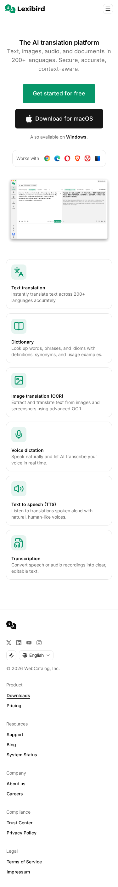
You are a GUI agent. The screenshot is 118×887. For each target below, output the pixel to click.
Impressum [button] (18, 871)
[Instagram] (39, 642)
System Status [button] (22, 754)
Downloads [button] (18, 695)
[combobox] (36, 655)
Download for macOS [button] (64, 118)
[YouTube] (28, 642)
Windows (76, 136)
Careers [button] (15, 793)
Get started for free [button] (59, 93)
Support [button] (15, 734)
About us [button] (16, 783)
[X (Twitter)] (8, 642)
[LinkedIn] (18, 642)
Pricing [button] (14, 705)
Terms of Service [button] (24, 861)
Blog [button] (11, 744)
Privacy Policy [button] (22, 832)
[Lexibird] (25, 8)
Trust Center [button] (19, 822)
